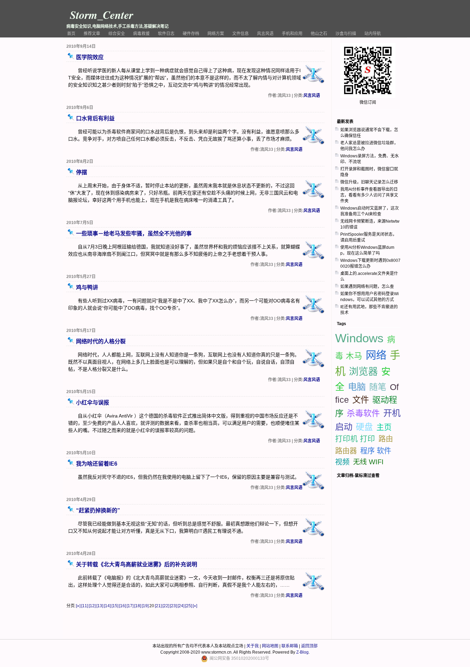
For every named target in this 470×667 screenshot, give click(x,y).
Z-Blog (302, 652)
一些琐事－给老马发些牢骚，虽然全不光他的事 (134, 233)
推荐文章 (92, 33)
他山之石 (319, 33)
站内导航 (372, 33)
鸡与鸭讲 (87, 287)
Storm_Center (101, 14)
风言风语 (265, 33)
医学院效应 (90, 57)
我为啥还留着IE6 (96, 464)
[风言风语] (313, 75)
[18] (137, 605)
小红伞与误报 (92, 402)
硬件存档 (191, 33)
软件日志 (166, 33)
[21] (158, 605)
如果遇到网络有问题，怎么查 (367, 286)
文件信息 (240, 33)
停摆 (81, 172)
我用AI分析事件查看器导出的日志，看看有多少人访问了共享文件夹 (369, 195)
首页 (71, 33)
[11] (84, 605)
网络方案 (215, 33)
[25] (188, 605)
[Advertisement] (369, 419)
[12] (92, 605)
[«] (78, 605)
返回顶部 (309, 646)
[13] (99, 605)
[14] (107, 605)
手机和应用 (292, 33)
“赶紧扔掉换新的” (98, 510)
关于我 (252, 646)
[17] (130, 605)
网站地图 (270, 646)
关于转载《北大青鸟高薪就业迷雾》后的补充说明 (136, 564)
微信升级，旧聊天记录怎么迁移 (369, 182)
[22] (165, 605)
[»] (195, 605)
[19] (145, 605)
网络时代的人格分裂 (101, 341)
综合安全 (116, 33)
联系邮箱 (289, 646)
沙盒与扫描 (345, 33)
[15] (114, 605)
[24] (181, 605)
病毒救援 (141, 33)
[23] (173, 605)
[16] (122, 605)
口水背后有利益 (95, 118)
